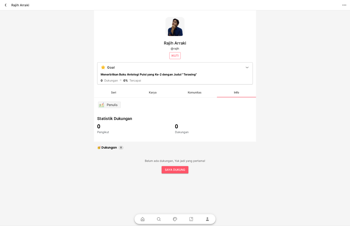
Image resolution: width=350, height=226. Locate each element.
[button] (175, 55)
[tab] (113, 92)
